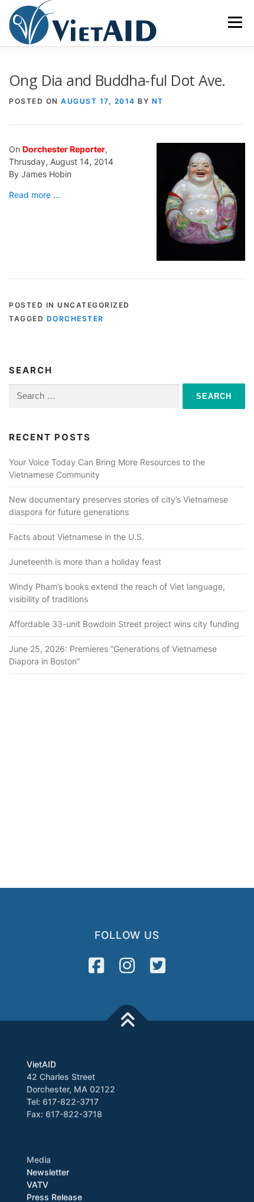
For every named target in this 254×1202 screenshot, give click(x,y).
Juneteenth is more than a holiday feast (85, 562)
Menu (234, 22)
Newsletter (48, 1172)
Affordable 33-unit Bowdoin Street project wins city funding (124, 624)
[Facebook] (96, 965)
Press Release (54, 1197)
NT (158, 101)
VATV (37, 1184)
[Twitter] (157, 965)
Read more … (34, 195)
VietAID (41, 1064)
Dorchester (75, 318)
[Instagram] (127, 965)
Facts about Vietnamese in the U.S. (76, 537)
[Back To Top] (127, 1021)
